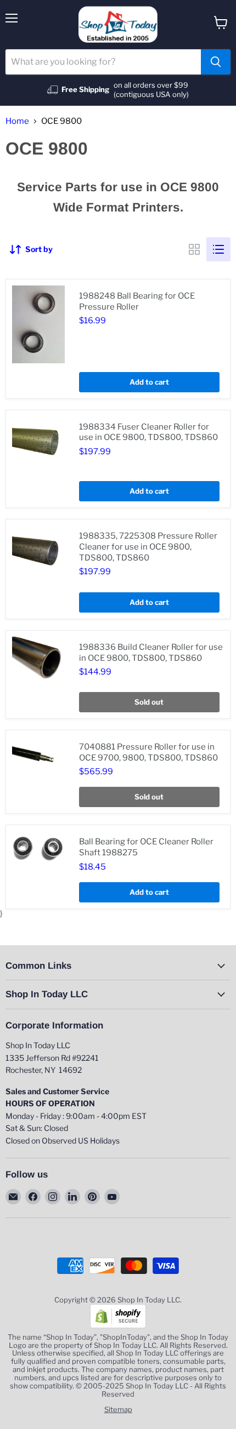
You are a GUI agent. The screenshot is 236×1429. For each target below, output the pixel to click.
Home (17, 121)
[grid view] (194, 249)
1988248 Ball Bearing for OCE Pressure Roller (137, 301)
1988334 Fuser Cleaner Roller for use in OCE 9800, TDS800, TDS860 (148, 432)
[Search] (216, 62)
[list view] (218, 249)
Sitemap (118, 1409)
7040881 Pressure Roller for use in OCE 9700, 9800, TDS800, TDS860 (148, 752)
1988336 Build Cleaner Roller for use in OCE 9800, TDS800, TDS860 (151, 652)
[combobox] (103, 62)
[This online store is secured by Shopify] (118, 1325)
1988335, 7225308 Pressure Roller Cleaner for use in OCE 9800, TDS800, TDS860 (148, 546)
